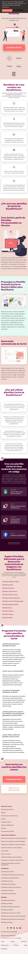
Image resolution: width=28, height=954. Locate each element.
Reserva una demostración (14, 789)
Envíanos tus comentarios (8, 935)
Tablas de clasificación (7, 825)
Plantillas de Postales (7, 910)
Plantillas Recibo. (7, 617)
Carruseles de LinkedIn (7, 831)
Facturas (3, 828)
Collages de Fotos (6, 822)
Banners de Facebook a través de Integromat (13, 838)
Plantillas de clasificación (8, 900)
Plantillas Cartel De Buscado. (11, 598)
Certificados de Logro (7, 881)
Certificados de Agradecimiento (10, 878)
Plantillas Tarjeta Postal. (9, 591)
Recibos (3, 812)
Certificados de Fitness (7, 871)
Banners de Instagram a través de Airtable (13, 841)
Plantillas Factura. (8, 611)
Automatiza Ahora (14, 779)
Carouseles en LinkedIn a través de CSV (12, 860)
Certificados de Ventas (7, 890)
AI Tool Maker (4, 851)
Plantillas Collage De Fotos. (10, 581)
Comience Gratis (14, 47)
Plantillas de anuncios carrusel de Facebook (13, 916)
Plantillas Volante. (7, 585)
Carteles (3, 819)
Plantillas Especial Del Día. (10, 604)
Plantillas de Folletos (7, 903)
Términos (16, 945)
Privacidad (4, 949)
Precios (13, 941)
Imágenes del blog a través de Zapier (11, 857)
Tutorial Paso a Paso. (14, 542)
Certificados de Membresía (8, 893)
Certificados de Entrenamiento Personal (12, 875)
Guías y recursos (5, 854)
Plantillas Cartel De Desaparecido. (12, 601)
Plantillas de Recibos (7, 922)
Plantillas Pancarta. (8, 588)
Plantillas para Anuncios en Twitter (11, 913)
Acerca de (24, 941)
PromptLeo (18, 938)
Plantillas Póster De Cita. (10, 595)
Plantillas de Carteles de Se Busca (10, 906)
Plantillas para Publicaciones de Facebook (13, 919)
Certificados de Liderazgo (8, 884)
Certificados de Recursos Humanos (11, 887)
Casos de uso (4, 945)
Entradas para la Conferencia (9, 816)
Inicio (2, 941)
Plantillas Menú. (7, 608)
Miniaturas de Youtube (7, 809)
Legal (25, 945)
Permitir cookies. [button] (7, 10)
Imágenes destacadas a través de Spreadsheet (10, 864)
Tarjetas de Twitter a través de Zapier (11, 847)
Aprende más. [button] (5, 7)
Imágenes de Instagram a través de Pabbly (13, 844)
